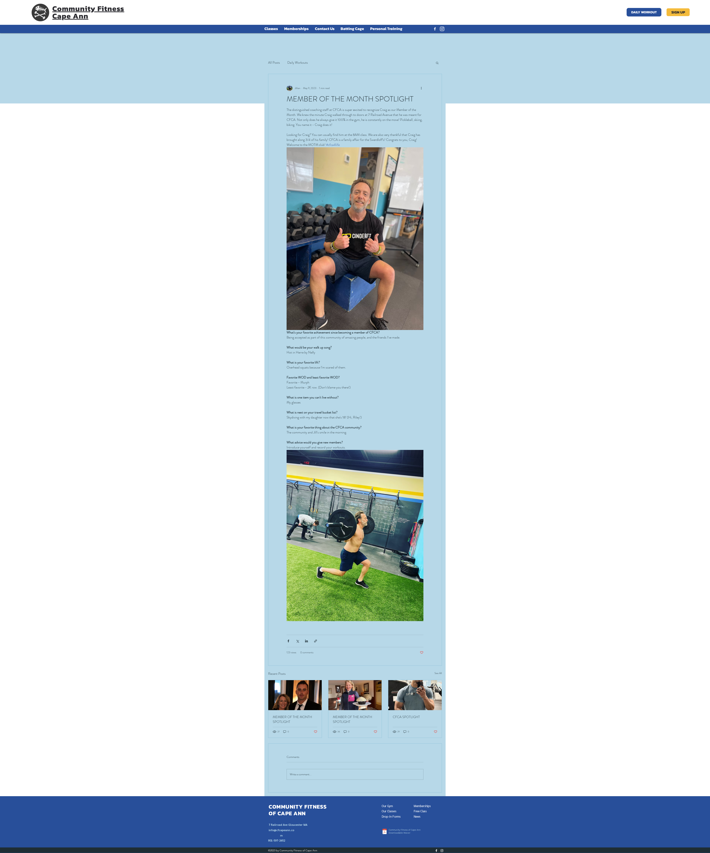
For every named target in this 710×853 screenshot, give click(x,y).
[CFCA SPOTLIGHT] (415, 695)
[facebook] (435, 29)
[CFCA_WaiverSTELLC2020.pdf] (385, 831)
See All (438, 673)
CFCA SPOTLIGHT (406, 717)
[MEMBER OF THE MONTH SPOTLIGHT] (295, 695)
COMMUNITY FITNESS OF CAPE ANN (298, 809)
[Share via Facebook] (288, 641)
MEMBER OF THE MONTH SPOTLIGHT (292, 719)
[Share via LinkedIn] (306, 641)
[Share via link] (315, 641)
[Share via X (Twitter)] (297, 641)
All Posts (274, 62)
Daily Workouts (297, 62)
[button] (437, 62)
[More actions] (421, 88)
